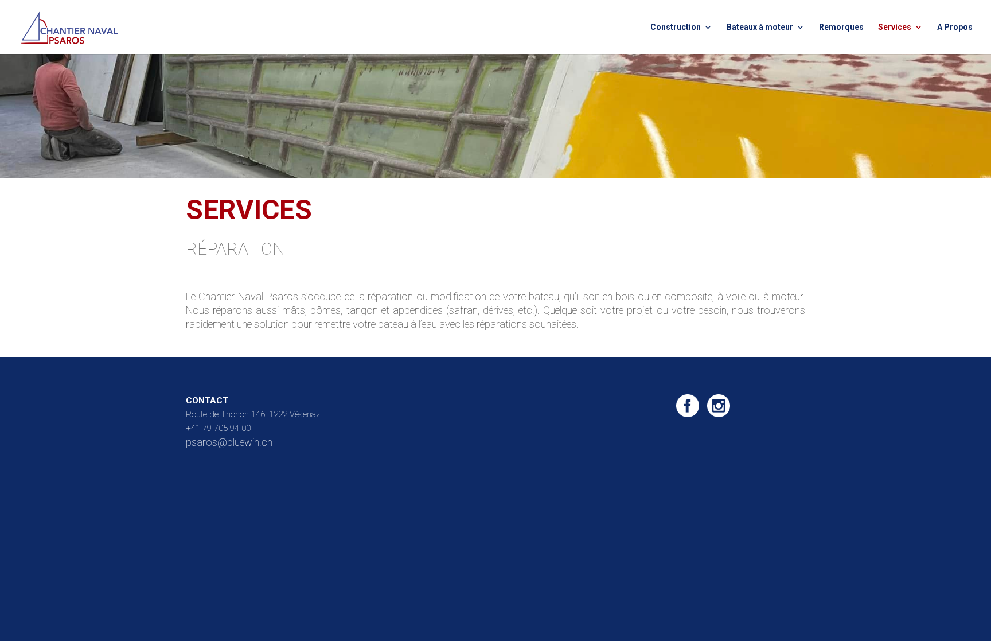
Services (894, 27)
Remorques (841, 27)
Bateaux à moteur (760, 27)
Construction (675, 27)
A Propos (955, 27)
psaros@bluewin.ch (229, 442)
